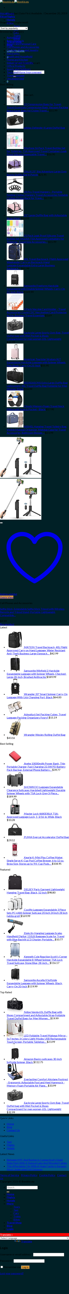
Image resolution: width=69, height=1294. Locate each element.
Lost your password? (12, 1273)
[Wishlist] (1, 522)
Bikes (16, 1219)
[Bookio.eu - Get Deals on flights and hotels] (14, 1)
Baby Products (15, 40)
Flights (11, 16)
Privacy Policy (29, 1175)
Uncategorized (15, 78)
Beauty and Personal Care (21, 43)
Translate (26, 1241)
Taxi (9, 1141)
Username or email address (16, 1254)
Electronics (13, 53)
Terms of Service (9, 1175)
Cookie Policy (47, 1175)
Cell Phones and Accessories (23, 46)
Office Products (16, 65)
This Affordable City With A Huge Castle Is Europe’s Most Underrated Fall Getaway (36, 1168)
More (10, 1203)
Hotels (11, 19)
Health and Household (19, 56)
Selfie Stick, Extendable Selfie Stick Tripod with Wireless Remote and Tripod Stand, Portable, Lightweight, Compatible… (32, 612)
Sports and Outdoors (19, 69)
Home (3, 13)
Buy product (7, 624)
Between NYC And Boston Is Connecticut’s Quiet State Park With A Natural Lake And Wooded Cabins (37, 1161)
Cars (16, 1213)
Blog (9, 1127)
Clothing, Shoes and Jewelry (22, 50)
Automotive (13, 37)
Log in (25, 1267)
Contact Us (13, 1130)
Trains (17, 35)
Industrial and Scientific (20, 62)
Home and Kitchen (17, 59)
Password (6, 1260)
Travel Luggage (15, 75)
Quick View (6, 597)
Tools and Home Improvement (24, 72)
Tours (16, 25)
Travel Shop (14, 1222)
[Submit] (8, 1191)
